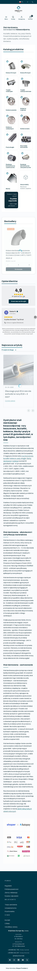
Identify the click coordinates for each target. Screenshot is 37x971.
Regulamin (8, 886)
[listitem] (10, 960)
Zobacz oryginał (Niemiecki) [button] (14, 322)
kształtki (6, 458)
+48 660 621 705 (13, 950)
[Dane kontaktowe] (32, 2)
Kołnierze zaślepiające (10, 127)
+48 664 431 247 (13, 953)
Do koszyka (18, 269)
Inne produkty (24, 184)
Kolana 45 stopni (11, 73)
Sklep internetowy (16, 968)
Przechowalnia (9, 911)
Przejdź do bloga (8, 350)
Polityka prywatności (11, 889)
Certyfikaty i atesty (11, 927)
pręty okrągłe (21, 458)
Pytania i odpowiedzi (11, 896)
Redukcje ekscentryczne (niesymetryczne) (25, 166)
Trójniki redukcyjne (9, 90)
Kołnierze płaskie (11, 110)
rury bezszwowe (27, 456)
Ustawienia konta (10, 908)
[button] (1, 317)
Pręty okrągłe (10, 147)
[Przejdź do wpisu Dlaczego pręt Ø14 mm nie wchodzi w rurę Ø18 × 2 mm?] (18, 370)
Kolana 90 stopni (25, 73)
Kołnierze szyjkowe (23, 109)
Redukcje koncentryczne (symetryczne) (10, 166)
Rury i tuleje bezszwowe (24, 146)
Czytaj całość (10, 401)
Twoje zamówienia (11, 904)
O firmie (7, 923)
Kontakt (7, 920)
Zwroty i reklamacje (11, 892)
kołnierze (13, 458)
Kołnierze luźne (24, 128)
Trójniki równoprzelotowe (25, 90)
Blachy (8, 188)
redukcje (15, 461)
